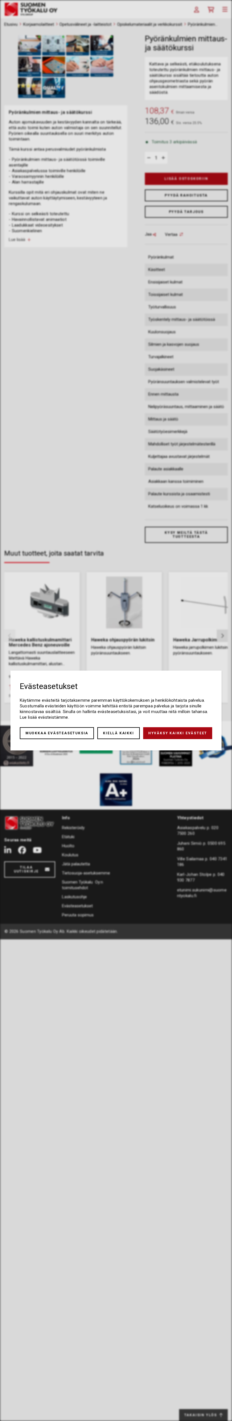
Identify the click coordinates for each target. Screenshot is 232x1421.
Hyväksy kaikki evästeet (177, 733)
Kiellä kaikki (118, 733)
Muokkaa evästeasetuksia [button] (56, 733)
